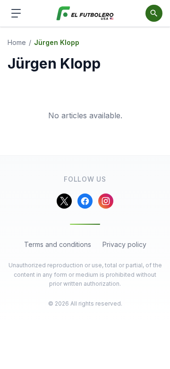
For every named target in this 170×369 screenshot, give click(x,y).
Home (17, 42)
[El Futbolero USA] (85, 13)
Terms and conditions (57, 244)
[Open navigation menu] (16, 13)
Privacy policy (124, 244)
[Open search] (153, 13)
